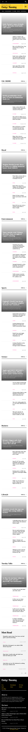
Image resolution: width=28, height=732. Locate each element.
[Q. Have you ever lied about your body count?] (6, 593)
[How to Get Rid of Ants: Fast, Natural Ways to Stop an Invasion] (6, 50)
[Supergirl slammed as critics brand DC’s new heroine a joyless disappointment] (6, 268)
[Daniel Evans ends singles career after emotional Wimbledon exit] (6, 337)
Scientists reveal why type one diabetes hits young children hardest (13, 510)
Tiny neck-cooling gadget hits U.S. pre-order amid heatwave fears (19, 403)
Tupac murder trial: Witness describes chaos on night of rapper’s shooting (13, 234)
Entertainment (16, 43)
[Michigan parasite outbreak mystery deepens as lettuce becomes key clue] (6, 553)
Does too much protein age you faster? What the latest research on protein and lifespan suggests (19, 532)
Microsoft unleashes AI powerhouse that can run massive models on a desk (18, 413)
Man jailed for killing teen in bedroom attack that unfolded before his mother (19, 118)
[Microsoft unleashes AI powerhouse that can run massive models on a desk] (6, 415)
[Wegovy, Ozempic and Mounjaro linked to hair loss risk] (6, 543)
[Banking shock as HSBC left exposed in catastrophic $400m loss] (6, 474)
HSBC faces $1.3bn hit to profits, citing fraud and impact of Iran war (18, 482)
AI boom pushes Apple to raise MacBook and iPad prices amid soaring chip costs (19, 394)
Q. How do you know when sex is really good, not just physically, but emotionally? (13, 579)
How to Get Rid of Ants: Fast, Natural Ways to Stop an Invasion (19, 48)
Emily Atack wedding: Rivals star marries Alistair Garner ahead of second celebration (19, 57)
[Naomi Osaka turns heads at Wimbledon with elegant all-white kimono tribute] (6, 317)
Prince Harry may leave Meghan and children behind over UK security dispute (19, 187)
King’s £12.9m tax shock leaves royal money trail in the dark (19, 197)
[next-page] (25, 673)
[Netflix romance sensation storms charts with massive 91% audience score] (6, 277)
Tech (14, 389)
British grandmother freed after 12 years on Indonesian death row (13, 97)
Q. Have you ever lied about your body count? (19, 590)
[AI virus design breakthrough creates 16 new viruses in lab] (6, 386)
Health (14, 527)
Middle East (5, 660)
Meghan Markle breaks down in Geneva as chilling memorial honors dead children (13, 166)
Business (14, 458)
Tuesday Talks (15, 596)
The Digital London (14, 729)
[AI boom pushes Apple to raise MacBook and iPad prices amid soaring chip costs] (6, 396)
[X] (6, 2)
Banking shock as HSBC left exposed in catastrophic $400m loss (19, 472)
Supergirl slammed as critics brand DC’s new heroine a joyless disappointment (19, 266)
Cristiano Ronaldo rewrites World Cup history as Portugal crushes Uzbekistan (19, 344)
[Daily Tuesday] (9, 7)
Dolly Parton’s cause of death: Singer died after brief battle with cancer (13, 26)
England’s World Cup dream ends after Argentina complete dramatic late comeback (13, 303)
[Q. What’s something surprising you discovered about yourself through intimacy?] (6, 622)
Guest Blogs (15, 53)
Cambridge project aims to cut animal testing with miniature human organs (20, 522)
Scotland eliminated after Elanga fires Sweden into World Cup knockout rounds (19, 325)
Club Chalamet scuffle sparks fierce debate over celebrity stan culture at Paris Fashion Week (19, 256)
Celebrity (15, 63)
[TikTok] (2, 2)
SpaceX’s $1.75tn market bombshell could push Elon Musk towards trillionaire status (19, 463)
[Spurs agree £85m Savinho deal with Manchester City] (6, 69)
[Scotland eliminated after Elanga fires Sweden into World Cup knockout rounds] (6, 327)
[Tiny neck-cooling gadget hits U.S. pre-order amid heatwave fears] (6, 405)
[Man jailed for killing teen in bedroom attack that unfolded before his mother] (6, 120)
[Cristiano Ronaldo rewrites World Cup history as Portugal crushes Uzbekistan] (6, 346)
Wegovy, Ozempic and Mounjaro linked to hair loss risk (19, 541)
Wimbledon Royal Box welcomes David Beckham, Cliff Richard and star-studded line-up (19, 246)
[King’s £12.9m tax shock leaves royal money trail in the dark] (6, 199)
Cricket (4, 642)
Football (15, 72)
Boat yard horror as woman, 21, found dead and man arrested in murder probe (19, 128)
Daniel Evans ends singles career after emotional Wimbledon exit (18, 334)
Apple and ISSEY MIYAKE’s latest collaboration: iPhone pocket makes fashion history (13, 372)
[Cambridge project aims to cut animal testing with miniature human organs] (6, 524)
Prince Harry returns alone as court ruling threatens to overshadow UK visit (19, 177)
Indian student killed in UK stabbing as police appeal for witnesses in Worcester (19, 108)
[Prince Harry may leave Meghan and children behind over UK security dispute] (6, 189)
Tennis (14, 320)
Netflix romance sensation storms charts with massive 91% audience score (19, 275)
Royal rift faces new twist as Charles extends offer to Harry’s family (19, 206)
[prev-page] (22, 673)
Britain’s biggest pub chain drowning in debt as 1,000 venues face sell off (12, 442)
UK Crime (14, 123)
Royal (14, 182)
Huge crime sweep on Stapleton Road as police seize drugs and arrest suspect (19, 137)
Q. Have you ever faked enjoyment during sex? (18, 600)
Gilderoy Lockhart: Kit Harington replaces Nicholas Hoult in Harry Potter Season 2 (19, 38)
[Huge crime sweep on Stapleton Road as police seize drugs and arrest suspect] (6, 140)
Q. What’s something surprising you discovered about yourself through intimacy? (18, 620)
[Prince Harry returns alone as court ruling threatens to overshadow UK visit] (6, 179)
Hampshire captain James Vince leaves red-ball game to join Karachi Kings (13, 637)
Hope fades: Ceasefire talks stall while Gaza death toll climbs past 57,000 (13, 655)
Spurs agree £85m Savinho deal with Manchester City (19, 66)
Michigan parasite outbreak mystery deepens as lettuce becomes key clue (19, 551)
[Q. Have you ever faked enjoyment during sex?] (6, 602)
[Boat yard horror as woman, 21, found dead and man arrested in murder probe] (6, 130)
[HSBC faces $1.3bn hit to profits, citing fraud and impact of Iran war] (6, 484)
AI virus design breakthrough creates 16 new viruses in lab (19, 383)
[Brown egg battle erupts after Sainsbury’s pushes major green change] (6, 455)
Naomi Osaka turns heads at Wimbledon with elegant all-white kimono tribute (19, 315)
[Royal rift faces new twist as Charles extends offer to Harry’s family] (6, 208)
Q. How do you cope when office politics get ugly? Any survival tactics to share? (19, 610)
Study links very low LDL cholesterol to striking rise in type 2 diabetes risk (14, 664)
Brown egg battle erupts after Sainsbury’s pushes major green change (19, 453)
